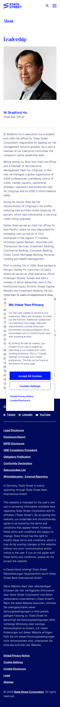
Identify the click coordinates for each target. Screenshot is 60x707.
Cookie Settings (13, 662)
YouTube (45, 414)
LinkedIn (27, 414)
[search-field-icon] (47, 6)
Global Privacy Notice (17, 655)
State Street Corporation (29, 691)
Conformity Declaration (18, 463)
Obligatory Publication (17, 456)
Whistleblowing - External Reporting (26, 476)
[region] (30, 353)
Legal (7, 675)
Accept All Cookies (30, 376)
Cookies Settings (30, 386)
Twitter (11, 414)
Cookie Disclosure (15, 668)
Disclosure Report (14, 436)
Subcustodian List (15, 470)
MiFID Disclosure (14, 443)
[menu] (54, 6)
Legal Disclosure (14, 430)
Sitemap (8, 682)
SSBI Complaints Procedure (20, 450)
